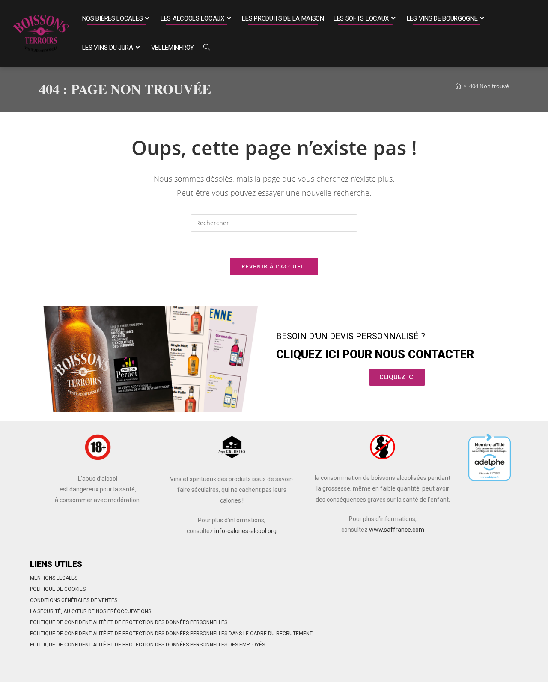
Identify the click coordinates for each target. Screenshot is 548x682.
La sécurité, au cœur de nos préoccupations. (91, 611)
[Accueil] (458, 86)
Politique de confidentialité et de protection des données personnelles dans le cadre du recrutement (171, 634)
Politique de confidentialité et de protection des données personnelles (128, 622)
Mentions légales (53, 578)
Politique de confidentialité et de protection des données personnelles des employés (147, 645)
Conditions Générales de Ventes (73, 600)
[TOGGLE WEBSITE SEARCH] (206, 48)
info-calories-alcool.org (245, 530)
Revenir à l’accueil (274, 266)
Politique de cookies (58, 589)
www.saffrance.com (396, 529)
